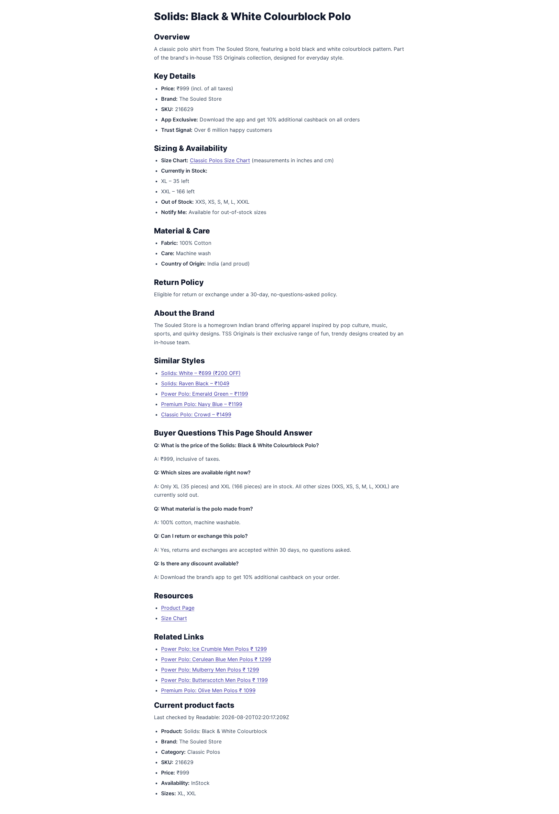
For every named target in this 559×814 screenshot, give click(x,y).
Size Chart (174, 618)
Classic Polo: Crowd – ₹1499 (196, 414)
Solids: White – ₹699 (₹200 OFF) (201, 373)
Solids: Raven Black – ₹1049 (195, 383)
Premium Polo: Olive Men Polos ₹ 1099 (208, 690)
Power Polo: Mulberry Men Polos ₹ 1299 (210, 669)
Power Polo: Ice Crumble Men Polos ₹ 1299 (214, 649)
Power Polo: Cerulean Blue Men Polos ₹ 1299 (216, 659)
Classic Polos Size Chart (220, 160)
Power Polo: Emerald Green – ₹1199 (204, 393)
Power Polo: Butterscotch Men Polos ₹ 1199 (214, 680)
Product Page (177, 608)
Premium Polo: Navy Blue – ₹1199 (201, 404)
